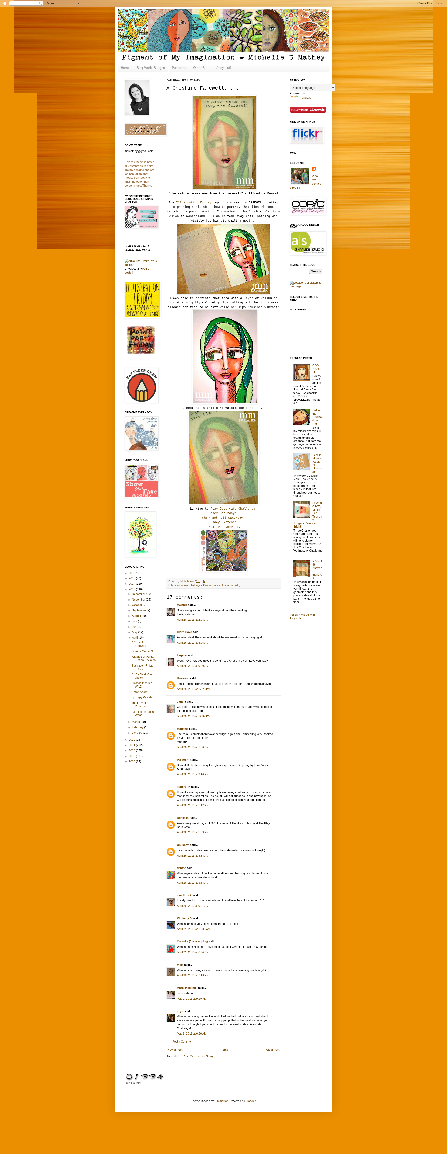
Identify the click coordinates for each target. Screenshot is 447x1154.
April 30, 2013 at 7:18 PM (193, 975)
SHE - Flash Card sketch (143, 676)
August (137, 616)
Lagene (182, 655)
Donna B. (183, 818)
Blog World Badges (151, 68)
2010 (132, 750)
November (139, 599)
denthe (181, 868)
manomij (182, 728)
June (135, 627)
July (135, 621)
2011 (132, 745)
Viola (180, 964)
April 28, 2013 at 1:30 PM (193, 747)
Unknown (183, 678)
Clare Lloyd (184, 632)
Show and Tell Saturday (222, 518)
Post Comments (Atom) (198, 1056)
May (135, 632)
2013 (132, 589)
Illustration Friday (193, 202)
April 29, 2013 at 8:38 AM (193, 855)
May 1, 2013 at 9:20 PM (192, 998)
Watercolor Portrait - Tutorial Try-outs (144, 658)
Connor (207, 585)
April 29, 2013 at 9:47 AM (193, 905)
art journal (182, 585)
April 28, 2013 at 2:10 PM (193, 774)
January (137, 732)
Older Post (272, 1049)
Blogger (250, 1101)
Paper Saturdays (223, 513)
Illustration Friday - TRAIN (143, 667)
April (135, 637)
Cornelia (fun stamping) (192, 941)
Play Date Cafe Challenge (232, 509)
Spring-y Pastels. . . (144, 697)
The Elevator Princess (140, 704)
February (138, 727)
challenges (196, 585)
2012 (132, 739)
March (136, 721)
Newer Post (175, 1049)
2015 (132, 578)
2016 (132, 573)
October (137, 605)
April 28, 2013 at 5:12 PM (193, 805)
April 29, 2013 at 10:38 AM (193, 929)
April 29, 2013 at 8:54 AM (193, 882)
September (139, 610)
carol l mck (184, 895)
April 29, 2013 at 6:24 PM (193, 952)
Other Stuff (201, 68)
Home (125, 68)
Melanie (182, 605)
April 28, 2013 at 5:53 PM (193, 832)
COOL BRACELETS (317, 369)
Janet (180, 701)
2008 (132, 761)
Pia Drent (183, 759)
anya (180, 1011)
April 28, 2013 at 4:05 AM (193, 642)
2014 (132, 583)
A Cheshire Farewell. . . (140, 644)
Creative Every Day (223, 527)
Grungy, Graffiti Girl (143, 651)
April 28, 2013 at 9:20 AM (193, 665)
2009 (132, 756)
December (139, 594)
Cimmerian (221, 1101)
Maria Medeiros (187, 988)
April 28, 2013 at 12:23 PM (193, 689)
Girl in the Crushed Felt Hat (317, 417)
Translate (305, 97)
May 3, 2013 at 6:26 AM (192, 1033)
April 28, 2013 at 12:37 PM (193, 716)
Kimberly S (184, 918)
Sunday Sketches (223, 522)
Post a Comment (182, 1041)
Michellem (186, 581)
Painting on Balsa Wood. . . (143, 713)
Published (179, 68)
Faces (216, 585)
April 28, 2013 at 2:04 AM (193, 619)
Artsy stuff (223, 68)
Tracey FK (183, 787)
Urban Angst (139, 692)
